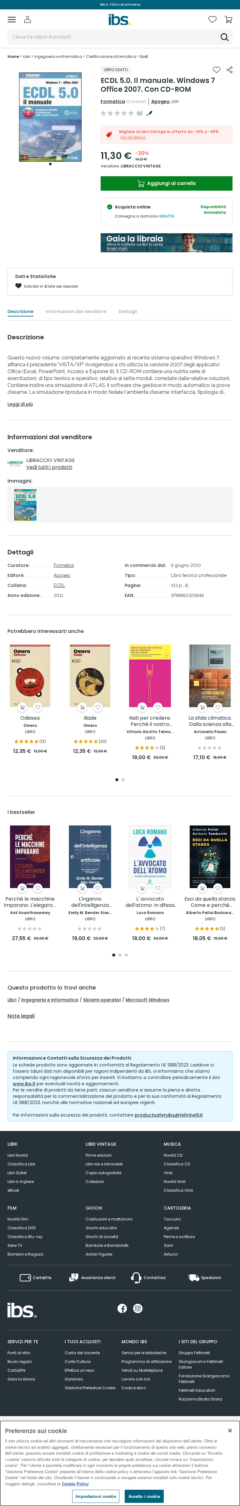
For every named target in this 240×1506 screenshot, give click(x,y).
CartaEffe (16, 1370)
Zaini (168, 1245)
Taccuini (172, 1219)
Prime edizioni (99, 1155)
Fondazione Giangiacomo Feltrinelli (204, 1378)
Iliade (90, 718)
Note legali (21, 1016)
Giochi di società (102, 1236)
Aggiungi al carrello (171, 183)
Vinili (168, 1172)
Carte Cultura (78, 1361)
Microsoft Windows (147, 1000)
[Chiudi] (230, 1430)
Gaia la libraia (21, 1379)
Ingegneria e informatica (49, 1000)
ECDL (59, 585)
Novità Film (18, 1219)
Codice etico (134, 1387)
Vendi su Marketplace (142, 1370)
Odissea (30, 718)
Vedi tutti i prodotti (49, 467)
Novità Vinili (175, 1181)
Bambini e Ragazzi (25, 1254)
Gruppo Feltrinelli (194, 1352)
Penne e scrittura (179, 1236)
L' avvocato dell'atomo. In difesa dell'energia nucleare (150, 902)
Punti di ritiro (19, 1352)
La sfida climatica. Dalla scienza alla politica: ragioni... (210, 721)
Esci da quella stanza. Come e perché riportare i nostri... (210, 902)
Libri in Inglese (21, 1181)
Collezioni (95, 1181)
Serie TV (15, 1245)
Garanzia (74, 1379)
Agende (171, 1228)
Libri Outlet (17, 1172)
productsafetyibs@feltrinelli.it (169, 1115)
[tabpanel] (50, 117)
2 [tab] (123, 780)
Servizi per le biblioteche (144, 1352)
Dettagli (128, 311)
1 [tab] (50, 164)
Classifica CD (177, 1164)
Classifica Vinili (178, 1190)
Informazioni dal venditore (76, 311)
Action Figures (99, 1254)
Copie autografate (103, 1172)
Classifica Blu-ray (25, 1236)
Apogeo (160, 101)
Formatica (113, 101)
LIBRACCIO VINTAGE (141, 166)
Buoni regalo (20, 1361)
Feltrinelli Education (197, 1390)
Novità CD (173, 1155)
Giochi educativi (101, 1228)
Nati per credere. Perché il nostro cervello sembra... (150, 721)
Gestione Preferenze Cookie (90, 1387)
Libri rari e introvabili (104, 1164)
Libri (12, 1000)
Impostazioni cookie (96, 1496)
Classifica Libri (21, 1164)
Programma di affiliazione (147, 1361)
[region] (120, 1463)
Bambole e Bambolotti (107, 1245)
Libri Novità (18, 1155)
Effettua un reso (79, 1370)
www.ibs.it (24, 1084)
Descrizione (20, 311)
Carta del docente (82, 1352)
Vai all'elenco (133, 137)
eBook (13, 1190)
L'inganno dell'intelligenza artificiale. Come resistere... (90, 902)
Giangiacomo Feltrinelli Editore (201, 1364)
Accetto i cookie (144, 1496)
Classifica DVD (22, 1228)
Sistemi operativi (102, 1000)
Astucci (171, 1254)
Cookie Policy (75, 1484)
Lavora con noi (136, 1379)
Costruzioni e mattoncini (109, 1219)
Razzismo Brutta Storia (200, 1399)
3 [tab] (126, 955)
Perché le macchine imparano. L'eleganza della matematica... (30, 902)
